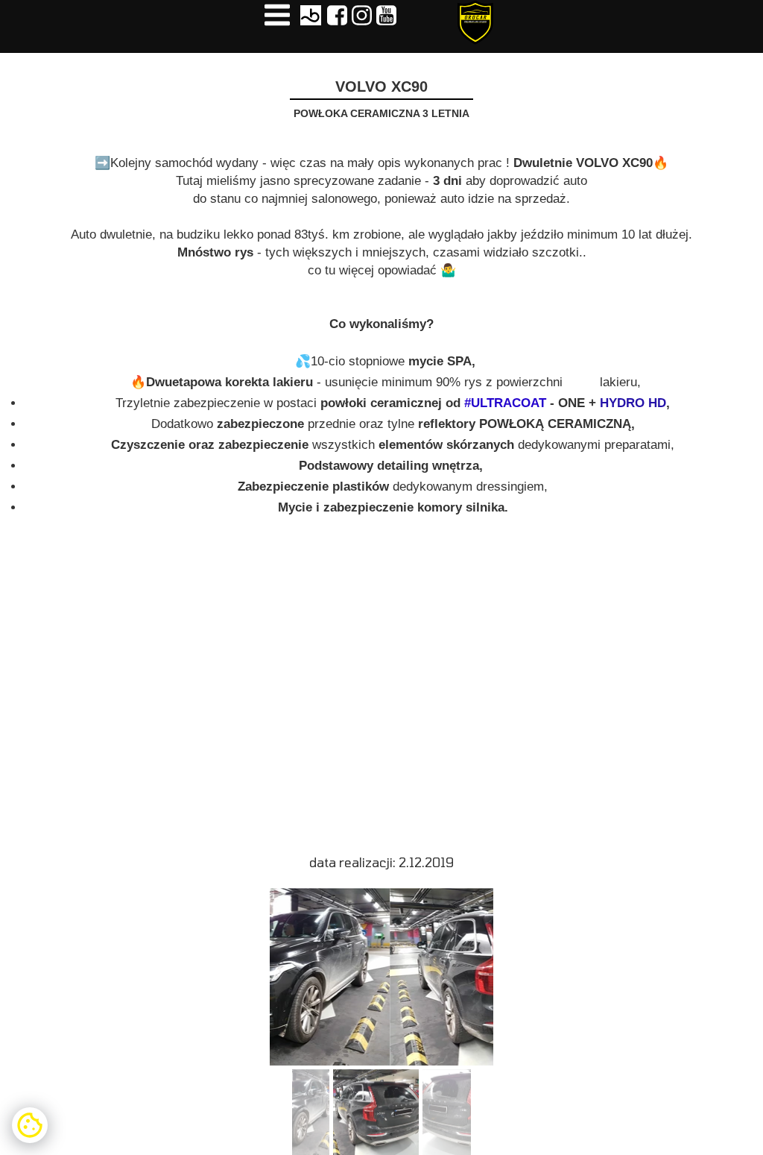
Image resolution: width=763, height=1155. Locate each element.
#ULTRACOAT (505, 403)
